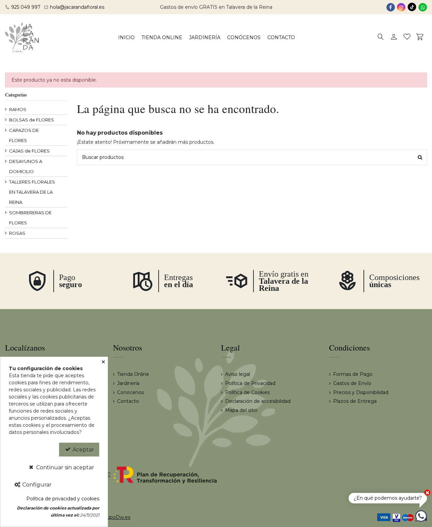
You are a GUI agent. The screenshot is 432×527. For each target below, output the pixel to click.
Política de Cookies (247, 392)
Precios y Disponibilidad (360, 392)
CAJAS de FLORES (29, 151)
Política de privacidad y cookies (62, 499)
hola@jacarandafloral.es (77, 7)
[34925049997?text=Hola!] (421, 515)
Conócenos (130, 392)
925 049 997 (25, 7)
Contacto (128, 401)
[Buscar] (381, 37)
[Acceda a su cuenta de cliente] (394, 37)
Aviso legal (237, 374)
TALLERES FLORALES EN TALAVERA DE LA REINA (32, 192)
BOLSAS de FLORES (31, 119)
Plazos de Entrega (355, 401)
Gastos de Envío (352, 383)
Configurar (36, 484)
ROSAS (17, 233)
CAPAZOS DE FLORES (24, 135)
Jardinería (128, 383)
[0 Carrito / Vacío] (420, 37)
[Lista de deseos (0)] (407, 37)
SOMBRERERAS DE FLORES (30, 217)
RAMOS (17, 109)
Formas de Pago (353, 374)
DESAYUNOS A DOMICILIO (25, 166)
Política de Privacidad (250, 383)
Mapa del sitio (241, 410)
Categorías (16, 94)
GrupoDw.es (115, 517)
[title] (420, 157)
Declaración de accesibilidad (258, 401)
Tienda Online (133, 374)
